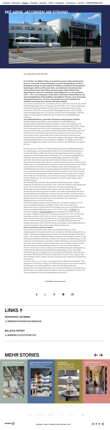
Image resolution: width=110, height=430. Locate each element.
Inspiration (60, 3)
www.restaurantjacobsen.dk (24, 321)
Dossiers (43, 3)
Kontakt (39, 424)
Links (11, 310)
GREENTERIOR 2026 (94, 3)
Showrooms (71, 3)
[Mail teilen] (72, 294)
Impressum (54, 424)
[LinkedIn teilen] (63, 294)
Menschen (16, 3)
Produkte (34, 3)
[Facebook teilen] (37, 295)
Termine (81, 3)
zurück (96, 354)
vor (101, 354)
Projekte (6, 3)
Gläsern (73, 209)
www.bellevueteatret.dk (21, 335)
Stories (25, 3)
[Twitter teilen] (45, 294)
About (46, 424)
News (51, 3)
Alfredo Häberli (46, 211)
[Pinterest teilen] (54, 295)
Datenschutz (65, 424)
